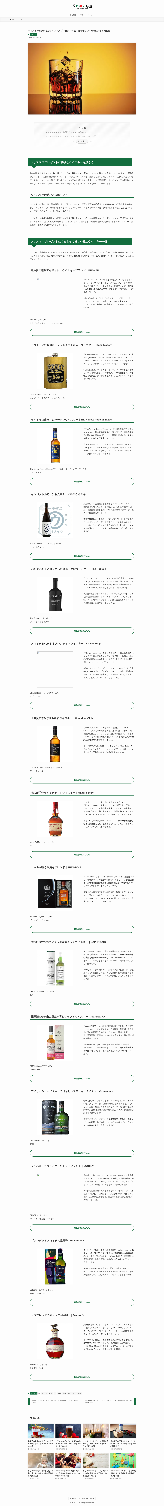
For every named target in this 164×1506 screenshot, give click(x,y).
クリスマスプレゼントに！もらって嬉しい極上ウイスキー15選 (69, 136)
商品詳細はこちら (82, 332)
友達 (50, 1393)
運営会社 (73, 1498)
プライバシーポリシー (86, 1498)
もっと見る (82, 141)
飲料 (79, 1393)
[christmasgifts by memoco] (82, 6)
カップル (44, 1393)
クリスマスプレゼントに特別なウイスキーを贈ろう (64, 132)
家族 (64, 1393)
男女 (74, 1393)
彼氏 (69, 1393)
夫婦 (59, 1393)
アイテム (33, 34)
